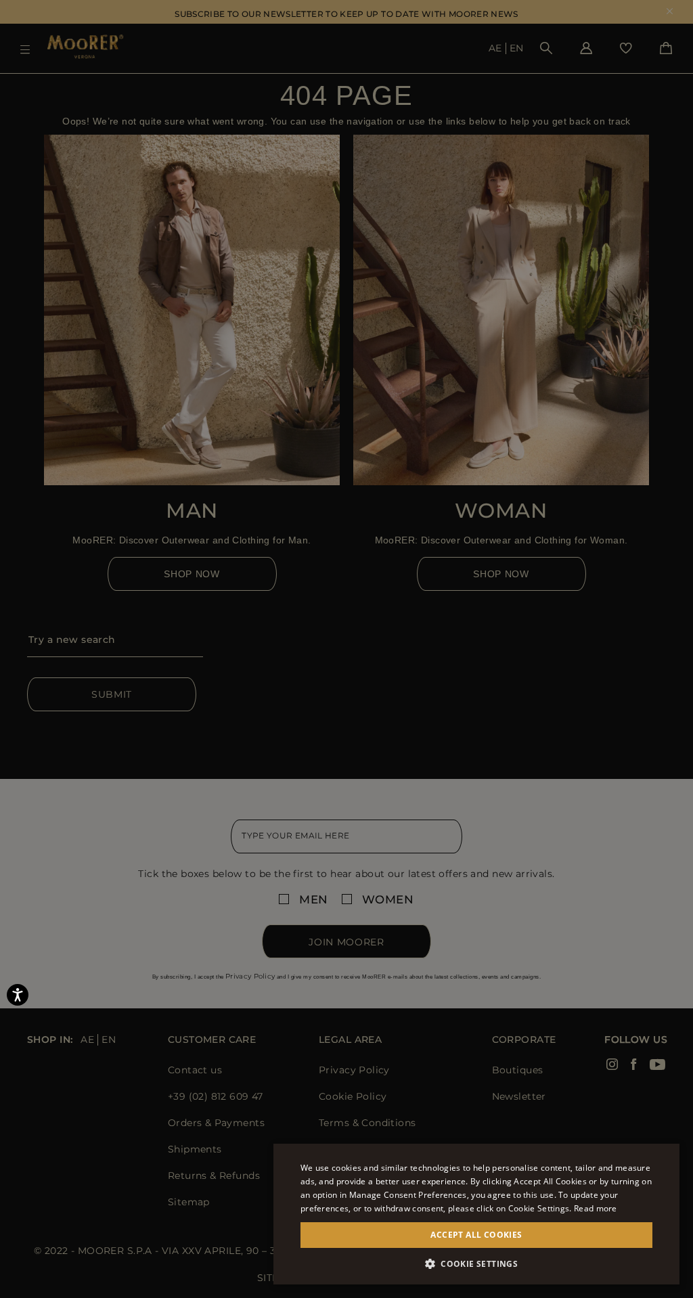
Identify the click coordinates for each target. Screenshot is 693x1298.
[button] (476, 1264)
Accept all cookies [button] (476, 1234)
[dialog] (346, 649)
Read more (595, 1208)
